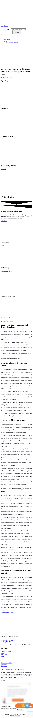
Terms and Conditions (6, 663)
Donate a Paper (5, 656)
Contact (3, 653)
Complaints (4, 666)
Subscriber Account (12, 42)
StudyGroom (4, 26)
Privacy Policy (4, 664)
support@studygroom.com (8, 640)
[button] (7, 77)
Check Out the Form (18, 700)
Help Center (4, 654)
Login (5, 41)
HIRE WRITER (15, 716)
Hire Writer (7, 39)
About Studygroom (6, 651)
